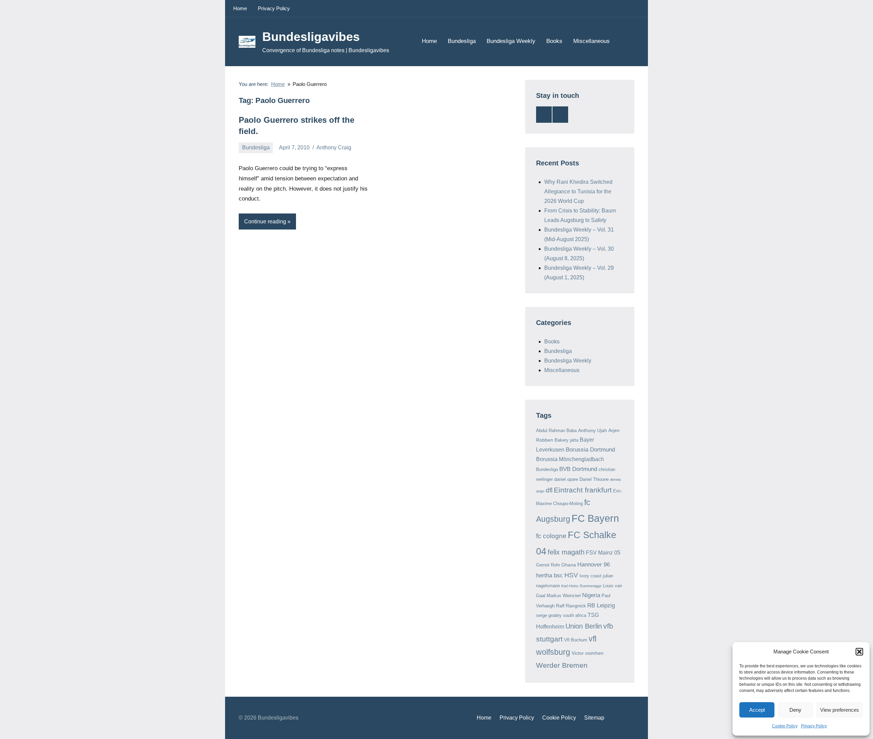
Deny (795, 710)
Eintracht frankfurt (583, 490)
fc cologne (551, 536)
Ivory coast (590, 575)
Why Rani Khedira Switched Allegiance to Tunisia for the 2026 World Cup (578, 191)
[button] (859, 651)
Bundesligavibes (311, 37)
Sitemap (594, 718)
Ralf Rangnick (571, 605)
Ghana (568, 564)
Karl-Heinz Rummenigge (581, 586)
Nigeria (591, 595)
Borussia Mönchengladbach (570, 459)
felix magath (566, 552)
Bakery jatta (566, 440)
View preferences (839, 710)
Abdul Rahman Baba (556, 430)
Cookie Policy (785, 726)
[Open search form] (624, 41)
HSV (571, 575)
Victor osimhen (588, 653)
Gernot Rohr (548, 564)
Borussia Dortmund (590, 449)
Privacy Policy (814, 726)
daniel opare (566, 479)
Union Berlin (583, 626)
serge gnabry (549, 615)
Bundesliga (462, 41)
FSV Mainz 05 (603, 553)
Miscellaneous (591, 41)
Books (554, 41)
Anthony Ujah (592, 430)
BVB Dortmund (578, 469)
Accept (757, 710)
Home (240, 8)
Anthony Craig (333, 147)
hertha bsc (549, 575)
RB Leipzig (601, 605)
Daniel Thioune (594, 479)
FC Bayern (595, 518)
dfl (549, 490)
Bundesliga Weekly (511, 41)
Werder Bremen (562, 665)
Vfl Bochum (575, 639)
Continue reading (265, 221)
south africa (574, 615)
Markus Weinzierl (564, 595)
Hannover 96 (593, 564)
